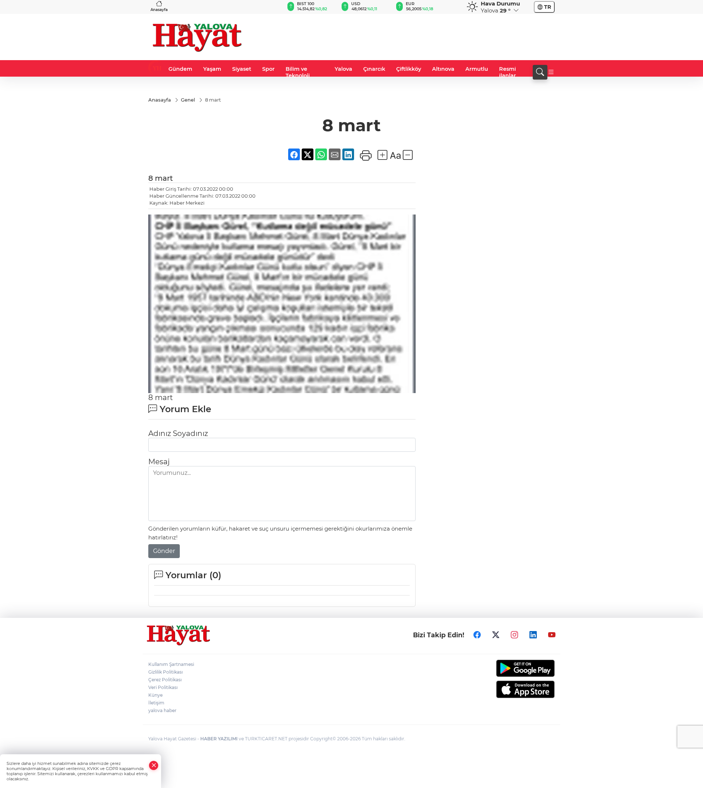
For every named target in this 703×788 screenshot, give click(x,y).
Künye (155, 695)
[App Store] (508, 689)
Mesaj (159, 461)
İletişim (156, 702)
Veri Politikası (163, 687)
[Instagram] (514, 634)
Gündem (180, 69)
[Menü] (551, 72)
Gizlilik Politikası (165, 672)
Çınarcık (374, 69)
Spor (268, 69)
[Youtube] (551, 634)
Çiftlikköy (408, 69)
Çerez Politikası (165, 679)
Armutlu (476, 69)
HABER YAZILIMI (219, 738)
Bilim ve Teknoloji (298, 72)
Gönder (164, 550)
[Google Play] (508, 668)
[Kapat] (153, 765)
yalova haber (162, 710)
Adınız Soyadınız (178, 433)
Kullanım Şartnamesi (171, 664)
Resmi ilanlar (507, 72)
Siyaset (241, 69)
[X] (495, 634)
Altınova (443, 69)
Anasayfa (159, 9)
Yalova (343, 69)
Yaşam (212, 69)
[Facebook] (477, 634)
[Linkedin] (533, 634)
